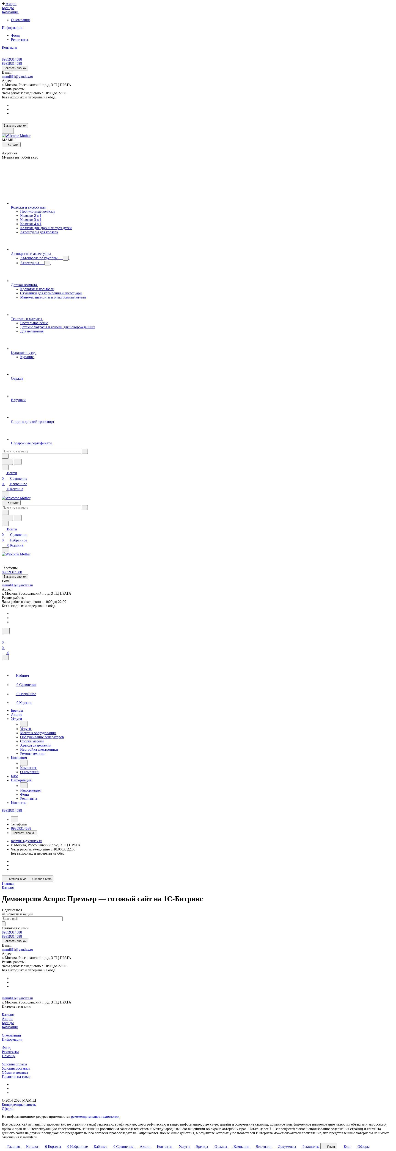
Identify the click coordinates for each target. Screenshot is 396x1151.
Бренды (8, 1023)
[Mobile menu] (5, 549)
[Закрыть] (5, 657)
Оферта (8, 1109)
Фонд (15, 35)
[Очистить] (85, 451)
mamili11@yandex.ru (17, 76)
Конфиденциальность (19, 1104)
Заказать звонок (15, 68)
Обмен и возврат (15, 1072)
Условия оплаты (14, 1064)
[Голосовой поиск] (7, 462)
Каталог (8, 1015)
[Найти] (18, 462)
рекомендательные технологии (95, 1116)
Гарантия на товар (16, 1077)
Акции (7, 1019)
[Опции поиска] (5, 456)
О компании (20, 20)
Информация (12, 1039)
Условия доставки (16, 1068)
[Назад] (24, 724)
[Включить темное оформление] (8, 131)
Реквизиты (19, 40)
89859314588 (12, 59)
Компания (10, 1027)
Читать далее (258, 1129)
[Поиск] (6, 631)
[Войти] (4, 637)
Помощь (8, 1056)
